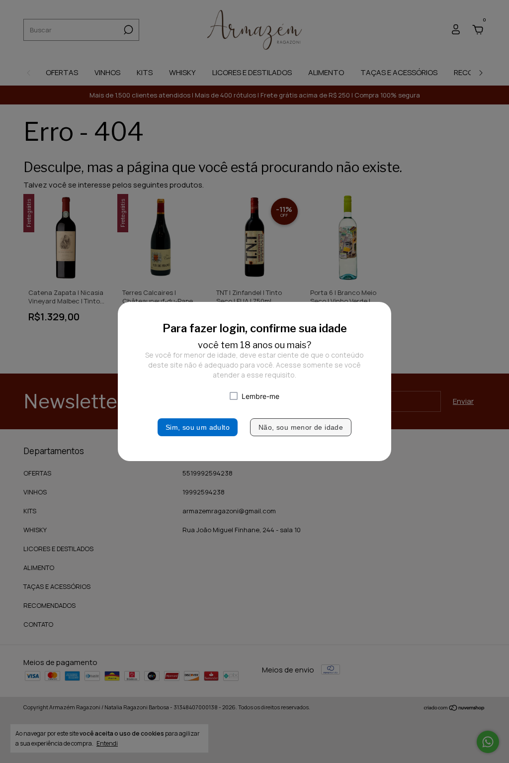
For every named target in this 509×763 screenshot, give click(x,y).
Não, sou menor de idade (300, 427)
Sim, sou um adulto (198, 427)
